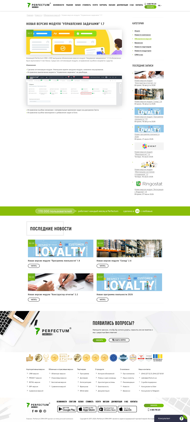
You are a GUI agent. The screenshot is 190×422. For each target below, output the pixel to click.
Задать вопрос (120, 340)
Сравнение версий (36, 391)
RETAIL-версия (34, 382)
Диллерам (84, 378)
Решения (69, 5)
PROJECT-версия (35, 378)
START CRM (72, 402)
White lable (84, 391)
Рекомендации (128, 382)
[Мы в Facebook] (32, 411)
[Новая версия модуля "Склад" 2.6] (149, 99)
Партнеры (103, 5)
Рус (159, 6)
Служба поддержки (149, 382)
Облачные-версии (58, 374)
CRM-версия (34, 374)
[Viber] (40, 411)
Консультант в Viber (148, 386)
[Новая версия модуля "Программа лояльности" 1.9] (149, 114)
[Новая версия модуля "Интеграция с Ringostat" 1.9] (149, 187)
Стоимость (86, 5)
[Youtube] (36, 411)
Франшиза (84, 386)
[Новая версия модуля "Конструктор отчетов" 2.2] (149, 78)
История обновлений (106, 374)
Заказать (150, 7)
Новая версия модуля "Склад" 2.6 (148, 101)
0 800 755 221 (151, 4)
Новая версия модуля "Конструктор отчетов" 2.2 (53, 294)
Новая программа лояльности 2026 (115, 294)
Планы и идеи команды (107, 378)
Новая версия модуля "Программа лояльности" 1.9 (54, 260)
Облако (78, 5)
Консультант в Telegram (150, 391)
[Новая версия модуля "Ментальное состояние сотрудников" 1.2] (149, 167)
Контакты (139, 5)
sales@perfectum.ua (149, 378)
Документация (122, 5)
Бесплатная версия (58, 382)
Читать (34, 266)
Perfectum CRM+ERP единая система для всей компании (53, 419)
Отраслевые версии (59, 378)
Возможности (58, 5)
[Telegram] (44, 411)
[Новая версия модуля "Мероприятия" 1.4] (149, 149)
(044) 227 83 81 (158, 374)
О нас (132, 5)
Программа (84, 374)
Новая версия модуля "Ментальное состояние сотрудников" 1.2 (144, 171)
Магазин (112, 5)
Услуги (95, 5)
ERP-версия (33, 386)
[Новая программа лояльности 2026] (149, 132)
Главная (29, 419)
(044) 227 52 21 (146, 374)
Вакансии (126, 391)
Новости (126, 386)
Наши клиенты (128, 378)
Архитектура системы (106, 382)
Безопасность (103, 386)
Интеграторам (85, 382)
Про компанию (128, 374)
